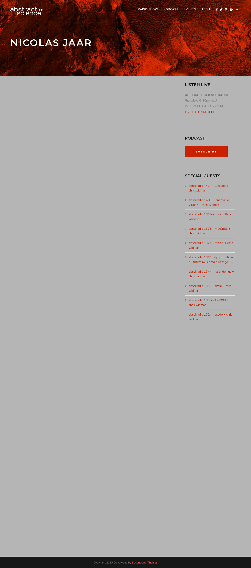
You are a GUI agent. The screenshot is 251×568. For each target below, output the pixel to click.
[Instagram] (226, 9)
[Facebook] (217, 9)
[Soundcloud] (237, 9)
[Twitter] (221, 9)
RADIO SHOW (148, 9)
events (190, 9)
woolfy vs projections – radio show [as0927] (79, 322)
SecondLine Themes (144, 562)
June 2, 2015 (23, 481)
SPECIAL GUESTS (70, 329)
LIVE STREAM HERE (200, 112)
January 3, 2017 (25, 177)
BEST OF (47, 177)
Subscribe (206, 151)
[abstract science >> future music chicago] (26, 11)
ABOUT (206, 9)
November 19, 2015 (27, 329)
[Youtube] (231, 9)
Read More (23, 216)
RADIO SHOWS (61, 177)
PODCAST (171, 9)
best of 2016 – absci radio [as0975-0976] (69, 171)
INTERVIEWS (52, 329)
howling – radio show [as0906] (59, 474)
